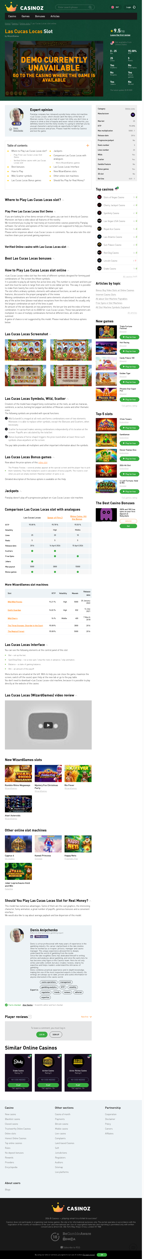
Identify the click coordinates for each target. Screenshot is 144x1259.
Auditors (59, 1162)
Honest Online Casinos (15, 1138)
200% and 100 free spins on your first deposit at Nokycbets (127, 512)
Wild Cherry (13, 618)
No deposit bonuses (14, 1152)
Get (128, 526)
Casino (12, 16)
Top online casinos (13, 1143)
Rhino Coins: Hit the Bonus (78, 517)
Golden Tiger (125, 373)
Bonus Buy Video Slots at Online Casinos (115, 290)
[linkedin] (31, 936)
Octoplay (38, 858)
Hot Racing (124, 342)
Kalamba (9, 889)
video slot (42, 462)
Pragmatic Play (71, 858)
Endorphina (124, 422)
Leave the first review (120, 35)
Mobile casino (61, 1128)
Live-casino (60, 1133)
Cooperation (110, 1114)
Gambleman (125, 434)
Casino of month (62, 1114)
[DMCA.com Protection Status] (69, 1239)
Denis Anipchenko (17, 129)
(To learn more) (89, 1255)
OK (102, 1255)
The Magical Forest (16, 631)
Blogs (7, 1189)
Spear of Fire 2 (55, 517)
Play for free (19, 809)
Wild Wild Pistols (15, 601)
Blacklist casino (12, 1119)
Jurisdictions (61, 1152)
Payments (60, 1119)
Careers (109, 1128)
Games (26, 16)
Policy (108, 1123)
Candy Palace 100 (127, 358)
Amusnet (123, 331)
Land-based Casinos (64, 1143)
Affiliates (109, 1133)
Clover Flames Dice (128, 450)
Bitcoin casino (61, 1123)
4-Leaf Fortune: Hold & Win (129, 482)
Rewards (9, 1157)
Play (18, 1085)
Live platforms (62, 1172)
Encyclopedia (11, 1167)
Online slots (10, 1133)
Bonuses (40, 16)
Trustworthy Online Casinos (18, 1128)
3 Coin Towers (126, 419)
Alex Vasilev (28, 1005)
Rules (7, 1147)
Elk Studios (10, 858)
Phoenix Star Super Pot (128, 390)
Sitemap (59, 1167)
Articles (55, 16)
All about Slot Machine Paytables (111, 298)
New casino (10, 1114)
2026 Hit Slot (125, 465)
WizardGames (11, 788)
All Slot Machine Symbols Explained (113, 307)
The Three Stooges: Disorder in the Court (25, 625)
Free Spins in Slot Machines (109, 303)
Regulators (60, 1157)
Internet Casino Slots (106, 294)
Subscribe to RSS (71, 1247)
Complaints (60, 1138)
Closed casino (11, 1123)
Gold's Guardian (14, 610)
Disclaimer (110, 1119)
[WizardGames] (133, 115)
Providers (9, 1162)
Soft (57, 1147)
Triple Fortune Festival (126, 327)
